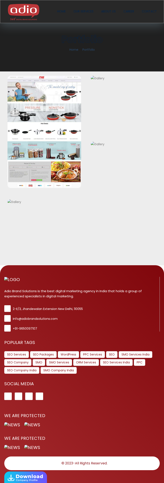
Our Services (83, 11)
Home (61, 11)
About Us (108, 11)
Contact (149, 11)
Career (128, 11)
